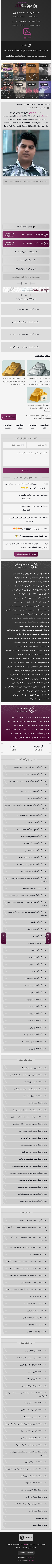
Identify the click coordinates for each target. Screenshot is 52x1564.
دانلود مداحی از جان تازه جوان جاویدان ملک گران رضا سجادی (27, 1239)
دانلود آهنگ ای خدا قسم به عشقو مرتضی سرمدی (27, 1468)
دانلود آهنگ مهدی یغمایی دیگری (34, 1430)
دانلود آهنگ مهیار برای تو (37, 798)
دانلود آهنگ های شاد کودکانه (35, 1034)
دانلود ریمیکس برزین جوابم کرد (34, 888)
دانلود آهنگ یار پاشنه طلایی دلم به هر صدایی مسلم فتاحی (26, 904)
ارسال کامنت (26, 470)
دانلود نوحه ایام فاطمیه (37, 943)
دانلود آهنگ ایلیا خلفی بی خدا (35, 822)
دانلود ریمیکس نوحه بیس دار (35, 1303)
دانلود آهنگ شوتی (39, 971)
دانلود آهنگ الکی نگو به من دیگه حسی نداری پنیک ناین (27, 783)
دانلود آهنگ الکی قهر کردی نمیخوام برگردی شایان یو (26, 1424)
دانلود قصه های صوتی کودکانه (34, 1041)
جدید (30, 112)
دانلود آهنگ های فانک (38, 1103)
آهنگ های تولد (32, 427)
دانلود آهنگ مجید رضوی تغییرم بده (33, 1131)
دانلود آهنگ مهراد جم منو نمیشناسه (32, 1194)
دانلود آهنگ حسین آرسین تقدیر (34, 843)
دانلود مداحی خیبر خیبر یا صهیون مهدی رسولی (28, 1173)
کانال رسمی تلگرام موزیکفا (26, 268)
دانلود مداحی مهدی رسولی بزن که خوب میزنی (29, 1117)
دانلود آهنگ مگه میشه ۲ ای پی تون (33, 871)
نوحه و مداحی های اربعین (37, 1310)
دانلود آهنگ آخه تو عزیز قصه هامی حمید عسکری (28, 895)
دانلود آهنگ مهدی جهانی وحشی (34, 1409)
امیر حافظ (36, 181)
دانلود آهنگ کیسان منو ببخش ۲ (34, 1416)
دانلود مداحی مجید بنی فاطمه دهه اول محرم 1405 (27, 1261)
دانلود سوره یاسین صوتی (37, 1331)
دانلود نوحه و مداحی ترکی (37, 1296)
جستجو (27, 37)
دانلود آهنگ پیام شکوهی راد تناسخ (33, 1159)
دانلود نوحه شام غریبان (38, 1254)
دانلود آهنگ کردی (40, 936)
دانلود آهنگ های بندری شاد (36, 985)
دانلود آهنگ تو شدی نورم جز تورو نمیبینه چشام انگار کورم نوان (26, 1394)
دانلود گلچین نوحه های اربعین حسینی (32, 1220)
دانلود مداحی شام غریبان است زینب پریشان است (28, 1247)
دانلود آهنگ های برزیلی (37, 1027)
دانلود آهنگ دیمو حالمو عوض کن (34, 774)
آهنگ (29, 108)
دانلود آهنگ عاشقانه (39, 950)
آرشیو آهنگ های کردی (26, 260)
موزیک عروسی (41, 1518)
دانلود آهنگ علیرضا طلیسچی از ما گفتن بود (30, 1110)
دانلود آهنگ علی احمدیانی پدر (35, 850)
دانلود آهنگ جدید (40, 1525)
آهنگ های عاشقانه (7, 427)
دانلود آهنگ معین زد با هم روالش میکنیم (30, 1124)
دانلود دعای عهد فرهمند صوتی (35, 1317)
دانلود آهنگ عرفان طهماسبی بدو (34, 1145)
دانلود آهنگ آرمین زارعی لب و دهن (33, 1138)
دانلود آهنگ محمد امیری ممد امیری (33, 857)
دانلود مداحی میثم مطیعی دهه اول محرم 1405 (28, 1275)
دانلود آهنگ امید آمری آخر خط (35, 1081)
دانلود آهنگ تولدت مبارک (37, 929)
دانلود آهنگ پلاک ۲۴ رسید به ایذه (34, 1490)
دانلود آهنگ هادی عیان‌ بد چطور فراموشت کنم (28, 1075)
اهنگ (19, 116)
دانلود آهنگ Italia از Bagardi (36, 1483)
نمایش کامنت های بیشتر (26, 554)
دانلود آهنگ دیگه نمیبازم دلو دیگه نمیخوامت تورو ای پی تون (26, 807)
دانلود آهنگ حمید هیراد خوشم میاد (33, 1180)
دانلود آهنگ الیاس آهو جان (36, 1462)
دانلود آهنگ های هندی (37, 1020)
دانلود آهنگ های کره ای (37, 1006)
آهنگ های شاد (44, 427)
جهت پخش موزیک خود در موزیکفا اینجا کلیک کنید (26, 56)
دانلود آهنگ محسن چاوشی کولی (34, 1152)
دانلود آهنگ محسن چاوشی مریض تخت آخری (29, 1166)
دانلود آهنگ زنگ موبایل (37, 964)
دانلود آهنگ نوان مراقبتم (37, 1378)
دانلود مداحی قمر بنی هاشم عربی (34, 1282)
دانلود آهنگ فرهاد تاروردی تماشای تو (32, 815)
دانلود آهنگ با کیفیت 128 (33, 243)
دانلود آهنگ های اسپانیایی (36, 999)
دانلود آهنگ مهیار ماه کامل (36, 1497)
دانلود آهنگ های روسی (37, 1013)
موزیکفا (26, 5)
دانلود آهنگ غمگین (39, 922)
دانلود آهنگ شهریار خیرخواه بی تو (33, 1201)
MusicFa (24, 45)
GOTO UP (28, 1537)
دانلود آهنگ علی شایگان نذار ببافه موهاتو (30, 767)
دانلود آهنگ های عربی (38, 992)
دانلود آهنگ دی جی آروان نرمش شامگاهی (30, 1504)
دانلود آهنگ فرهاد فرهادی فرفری (34, 1386)
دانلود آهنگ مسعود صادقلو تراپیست (32, 1187)
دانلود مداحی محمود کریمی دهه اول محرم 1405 (28, 1268)
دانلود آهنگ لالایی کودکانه (36, 978)
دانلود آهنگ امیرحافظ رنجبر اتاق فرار (31, 104)
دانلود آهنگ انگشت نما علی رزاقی (34, 1476)
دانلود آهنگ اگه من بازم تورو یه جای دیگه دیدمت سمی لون (27, 914)
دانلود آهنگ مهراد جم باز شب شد (34, 791)
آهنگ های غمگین (19, 427)
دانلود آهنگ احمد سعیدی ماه (35, 1402)
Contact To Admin (26, 1552)
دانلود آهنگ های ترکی (38, 957)
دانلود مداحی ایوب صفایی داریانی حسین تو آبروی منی (27, 1229)
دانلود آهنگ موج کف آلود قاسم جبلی (32, 829)
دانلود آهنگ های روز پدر (37, 1048)
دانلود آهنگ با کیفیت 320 (32, 234)
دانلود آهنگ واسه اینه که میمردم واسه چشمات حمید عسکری (26, 880)
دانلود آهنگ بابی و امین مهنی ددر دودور (30, 1089)
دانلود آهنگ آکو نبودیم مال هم (34, 1438)
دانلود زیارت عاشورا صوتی (37, 1324)
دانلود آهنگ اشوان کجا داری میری (33, 1364)
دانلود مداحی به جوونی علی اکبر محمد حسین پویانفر (26, 1289)
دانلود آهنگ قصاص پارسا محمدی (34, 836)
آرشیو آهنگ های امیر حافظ (26, 251)
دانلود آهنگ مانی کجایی (37, 1371)
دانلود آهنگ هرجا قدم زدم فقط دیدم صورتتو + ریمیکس (28, 1453)
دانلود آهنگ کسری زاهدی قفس (34, 1096)
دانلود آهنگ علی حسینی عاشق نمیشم (32, 864)
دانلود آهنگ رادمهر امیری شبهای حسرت (31, 1445)
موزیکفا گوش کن (8, 417)
